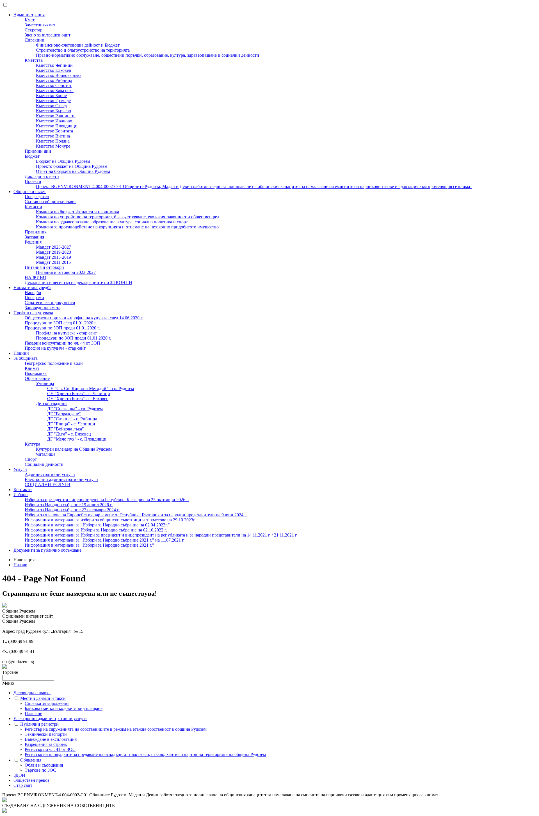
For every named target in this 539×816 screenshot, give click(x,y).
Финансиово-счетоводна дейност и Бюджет (78, 45)
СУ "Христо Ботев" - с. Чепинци (78, 393)
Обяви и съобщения (44, 765)
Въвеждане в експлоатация (51, 739)
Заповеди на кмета (42, 307)
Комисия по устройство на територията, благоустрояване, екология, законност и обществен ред (127, 216)
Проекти (33, 181)
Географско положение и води (54, 363)
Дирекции (34, 40)
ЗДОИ (19, 775)
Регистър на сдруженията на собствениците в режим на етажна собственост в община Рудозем (116, 729)
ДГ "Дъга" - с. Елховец (69, 434)
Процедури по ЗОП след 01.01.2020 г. (61, 322)
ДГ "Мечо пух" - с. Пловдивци (76, 439)
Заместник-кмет (40, 24)
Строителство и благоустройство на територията (83, 50)
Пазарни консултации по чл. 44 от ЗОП (62, 343)
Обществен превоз (31, 780)
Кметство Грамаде (53, 100)
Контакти (22, 489)
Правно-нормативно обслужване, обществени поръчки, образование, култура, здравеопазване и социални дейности (147, 55)
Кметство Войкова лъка (58, 75)
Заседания (34, 237)
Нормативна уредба (32, 287)
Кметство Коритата (54, 131)
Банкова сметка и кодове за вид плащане (63, 708)
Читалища (45, 454)
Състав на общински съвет (50, 201)
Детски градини (51, 403)
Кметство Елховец (53, 70)
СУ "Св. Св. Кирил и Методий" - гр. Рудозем (90, 388)
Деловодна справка (32, 692)
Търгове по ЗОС (40, 770)
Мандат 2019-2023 (53, 252)
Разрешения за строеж (46, 744)
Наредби (33, 292)
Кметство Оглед (51, 105)
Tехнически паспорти (46, 734)
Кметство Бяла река (55, 90)
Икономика (36, 373)
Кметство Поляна (53, 141)
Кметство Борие (51, 95)
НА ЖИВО (35, 277)
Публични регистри (39, 724)
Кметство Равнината (56, 115)
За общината (25, 358)
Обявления (30, 760)
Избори (20, 494)
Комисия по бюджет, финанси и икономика (77, 211)
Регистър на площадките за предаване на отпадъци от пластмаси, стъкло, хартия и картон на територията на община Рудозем (145, 754)
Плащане (33, 713)
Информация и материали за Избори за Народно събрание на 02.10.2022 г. (96, 530)
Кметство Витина (53, 136)
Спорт (31, 459)
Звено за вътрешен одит (47, 35)
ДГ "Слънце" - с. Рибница (72, 418)
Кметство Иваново (54, 120)
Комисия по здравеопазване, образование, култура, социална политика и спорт (112, 221)
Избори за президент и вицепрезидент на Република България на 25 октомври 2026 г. (107, 499)
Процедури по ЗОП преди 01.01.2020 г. (62, 328)
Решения (33, 242)
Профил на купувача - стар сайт (66, 333)
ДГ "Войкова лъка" (65, 429)
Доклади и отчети (42, 176)
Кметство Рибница (54, 80)
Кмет (30, 19)
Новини (21, 353)
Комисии (33, 206)
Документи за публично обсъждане (47, 550)
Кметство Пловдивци (56, 125)
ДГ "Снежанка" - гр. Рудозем (75, 408)
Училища (45, 383)
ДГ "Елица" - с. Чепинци (71, 423)
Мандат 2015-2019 (53, 257)
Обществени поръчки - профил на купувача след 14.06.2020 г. (84, 317)
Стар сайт (22, 785)
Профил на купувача (33, 312)
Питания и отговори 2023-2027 (66, 272)
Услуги (20, 469)
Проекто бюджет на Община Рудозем (71, 166)
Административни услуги (50, 474)
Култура (32, 444)
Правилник (36, 232)
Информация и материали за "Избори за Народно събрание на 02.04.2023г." (97, 524)
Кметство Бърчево (53, 110)
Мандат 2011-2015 (53, 262)
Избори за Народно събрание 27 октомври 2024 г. (72, 509)
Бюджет (32, 156)
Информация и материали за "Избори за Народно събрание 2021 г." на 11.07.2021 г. (104, 540)
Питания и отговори (44, 267)
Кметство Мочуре (53, 146)
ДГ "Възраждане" (64, 413)
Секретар (33, 29)
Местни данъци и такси (43, 698)
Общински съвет (29, 191)
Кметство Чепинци (54, 65)
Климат (32, 368)
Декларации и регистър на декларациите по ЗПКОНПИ (78, 282)
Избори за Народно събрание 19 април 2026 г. (69, 504)
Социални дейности (44, 464)
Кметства (34, 60)
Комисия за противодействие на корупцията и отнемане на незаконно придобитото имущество (127, 226)
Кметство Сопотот (54, 85)
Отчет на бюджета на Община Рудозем (73, 171)
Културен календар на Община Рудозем (74, 449)
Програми (34, 297)
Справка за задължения (47, 703)
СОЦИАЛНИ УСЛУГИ (47, 484)
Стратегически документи (50, 302)
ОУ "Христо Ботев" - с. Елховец (78, 398)
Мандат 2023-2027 (53, 247)
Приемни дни (38, 151)
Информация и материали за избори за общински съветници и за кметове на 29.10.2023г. (110, 519)
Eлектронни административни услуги (61, 479)
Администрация (29, 14)
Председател (37, 196)
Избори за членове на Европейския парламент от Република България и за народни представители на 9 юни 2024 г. (136, 514)
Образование (37, 378)
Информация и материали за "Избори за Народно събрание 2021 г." (89, 545)
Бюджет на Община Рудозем (63, 161)
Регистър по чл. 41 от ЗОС (50, 749)
